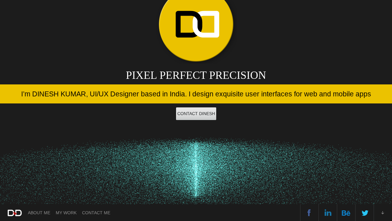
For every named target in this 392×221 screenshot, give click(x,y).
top (383, 212)
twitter (365, 212)
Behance (346, 212)
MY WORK (66, 212)
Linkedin (328, 212)
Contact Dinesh (196, 113)
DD (14, 213)
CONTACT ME (96, 212)
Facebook (309, 212)
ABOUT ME (39, 212)
